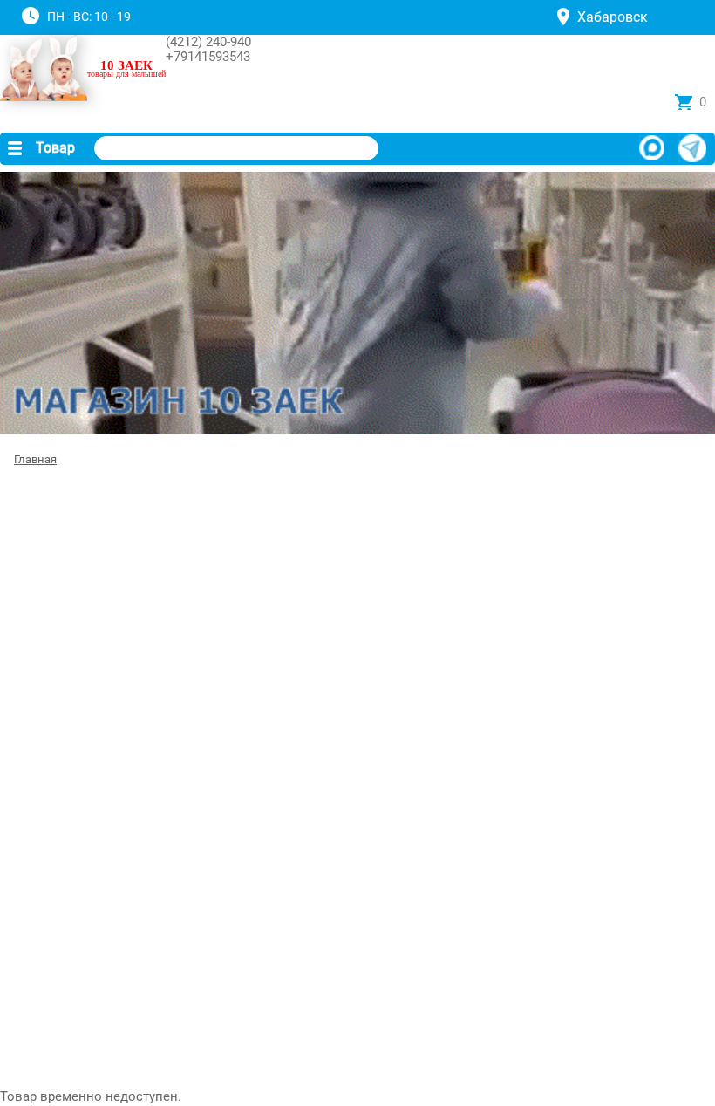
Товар (55, 148)
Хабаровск (612, 17)
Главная (35, 459)
